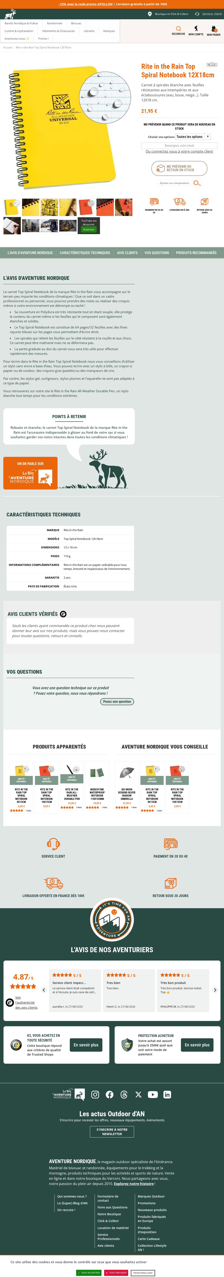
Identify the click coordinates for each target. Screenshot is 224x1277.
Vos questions (157, 253)
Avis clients (106, 1245)
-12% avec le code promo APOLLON (85, 4)
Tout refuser (117, 1273)
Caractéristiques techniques (85, 253)
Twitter (138, 1094)
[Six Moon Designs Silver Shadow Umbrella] (126, 785)
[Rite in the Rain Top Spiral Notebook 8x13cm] (21, 787)
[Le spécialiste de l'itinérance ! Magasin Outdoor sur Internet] (10, 14)
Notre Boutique (109, 1214)
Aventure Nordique (72, 1161)
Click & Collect (108, 1221)
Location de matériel (113, 1228)
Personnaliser (142, 1273)
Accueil (7, 47)
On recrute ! (66, 1210)
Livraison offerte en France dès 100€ (53, 896)
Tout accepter (90, 1273)
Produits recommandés (196, 253)
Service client (53, 856)
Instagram (95, 1094)
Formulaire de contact (108, 1198)
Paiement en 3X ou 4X (154, 211)
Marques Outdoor (151, 1196)
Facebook (109, 1094)
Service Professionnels (109, 1237)
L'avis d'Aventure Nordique (30, 253)
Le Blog (68, 1095)
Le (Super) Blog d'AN (72, 1203)
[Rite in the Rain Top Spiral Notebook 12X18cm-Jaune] (12, 207)
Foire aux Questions (113, 1207)
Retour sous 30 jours (204, 211)
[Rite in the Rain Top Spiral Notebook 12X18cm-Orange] (86, 207)
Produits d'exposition (147, 1230)
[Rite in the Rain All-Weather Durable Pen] (71, 785)
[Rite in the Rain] (211, 64)
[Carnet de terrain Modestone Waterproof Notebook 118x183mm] (97, 785)
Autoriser (88, 229)
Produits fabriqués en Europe (152, 1219)
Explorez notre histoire (134, 1183)
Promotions (147, 1203)
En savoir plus (86, 1044)
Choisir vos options (161, 137)
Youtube (152, 1094)
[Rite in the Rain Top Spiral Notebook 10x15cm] (46, 787)
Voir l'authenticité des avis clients (26, 1002)
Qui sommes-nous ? (72, 1196)
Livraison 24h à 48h (179, 210)
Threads (124, 1094)
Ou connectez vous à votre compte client (179, 151)
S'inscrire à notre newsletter (112, 1131)
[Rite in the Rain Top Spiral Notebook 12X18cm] (12, 226)
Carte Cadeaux (149, 1239)
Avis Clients (127, 253)
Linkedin (167, 1094)
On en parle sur (30, 464)
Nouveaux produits (152, 1210)
